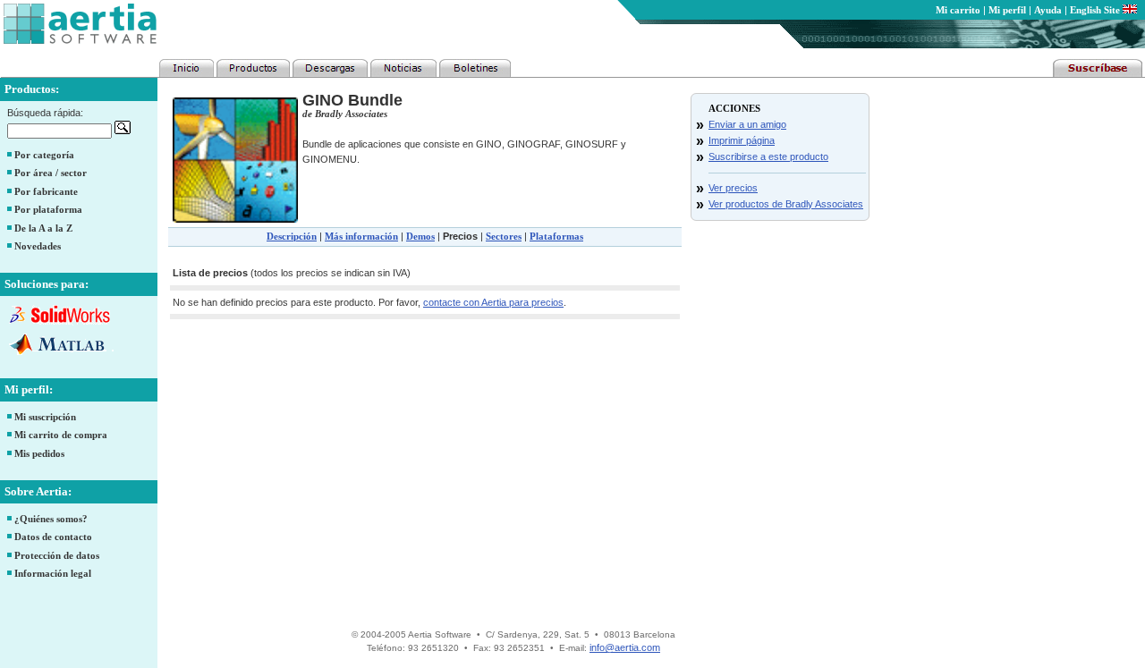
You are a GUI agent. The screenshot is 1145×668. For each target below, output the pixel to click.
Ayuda (1048, 9)
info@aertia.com (624, 647)
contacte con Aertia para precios (493, 302)
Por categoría (44, 154)
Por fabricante (46, 191)
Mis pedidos (39, 453)
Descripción (292, 236)
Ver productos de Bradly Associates (785, 204)
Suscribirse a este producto (768, 156)
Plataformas (556, 236)
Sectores (504, 236)
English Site (1096, 9)
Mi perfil (1007, 9)
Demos (420, 236)
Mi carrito (958, 9)
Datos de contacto (53, 536)
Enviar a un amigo (747, 124)
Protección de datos (56, 555)
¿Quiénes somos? (51, 518)
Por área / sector (50, 172)
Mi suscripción (45, 416)
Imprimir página (741, 140)
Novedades (37, 246)
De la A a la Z (43, 228)
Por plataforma (48, 209)
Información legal (52, 573)
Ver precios (733, 187)
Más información (361, 236)
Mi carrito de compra (60, 434)
